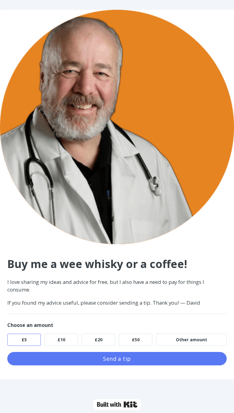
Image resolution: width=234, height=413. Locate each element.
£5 (24, 339)
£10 (61, 339)
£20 (98, 339)
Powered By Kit (117, 404)
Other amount (191, 339)
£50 (136, 339)
